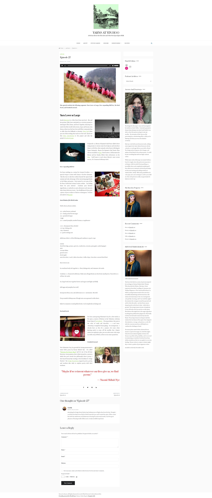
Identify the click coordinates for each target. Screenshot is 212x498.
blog (88, 157)
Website (63, 463)
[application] (90, 65)
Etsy (100, 153)
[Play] (62, 65)
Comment (64, 437)
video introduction (68, 136)
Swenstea (66, 120)
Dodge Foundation (73, 361)
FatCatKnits (98, 321)
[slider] (116, 65)
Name (63, 450)
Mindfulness (116, 43)
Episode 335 (132, 227)
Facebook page (69, 138)
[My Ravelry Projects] (138, 203)
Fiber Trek (86, 131)
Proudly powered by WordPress (67, 496)
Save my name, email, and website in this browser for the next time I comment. (84, 471)
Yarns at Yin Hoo (106, 33)
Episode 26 (63, 395)
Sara (69, 61)
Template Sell (91, 496)
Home (78, 43)
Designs (106, 43)
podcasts (62, 54)
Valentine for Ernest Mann (68, 352)
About (85, 43)
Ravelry (70, 195)
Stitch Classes (95, 43)
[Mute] (113, 65)
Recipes (127, 43)
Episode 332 (133, 239)
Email (63, 456)
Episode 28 (117, 395)
